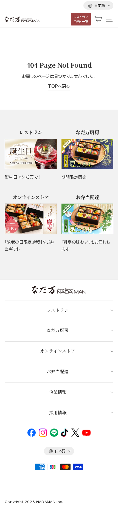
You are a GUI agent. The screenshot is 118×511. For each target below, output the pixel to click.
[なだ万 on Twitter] (75, 435)
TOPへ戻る (59, 86)
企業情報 (57, 392)
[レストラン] (31, 154)
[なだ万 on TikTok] (64, 435)
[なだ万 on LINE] (54, 435)
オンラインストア (57, 351)
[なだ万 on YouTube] (86, 434)
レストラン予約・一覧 (81, 19)
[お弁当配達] (87, 219)
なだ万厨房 (58, 330)
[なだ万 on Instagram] (43, 435)
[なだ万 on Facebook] (31, 435)
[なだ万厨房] (87, 154)
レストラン (58, 310)
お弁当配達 (58, 371)
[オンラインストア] (31, 219)
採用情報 (57, 412)
